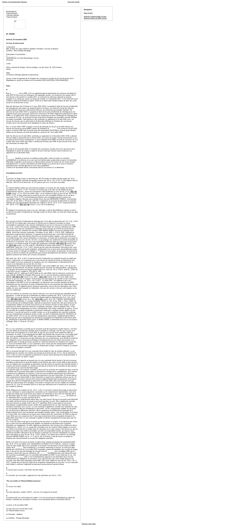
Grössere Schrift (73, 2)
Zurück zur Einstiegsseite (11, 2)
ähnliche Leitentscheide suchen (95, 16)
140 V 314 (43, 277)
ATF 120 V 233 (16, 299)
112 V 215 (38, 299)
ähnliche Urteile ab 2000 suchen (95, 18)
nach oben (92, 524)
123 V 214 (12, 245)
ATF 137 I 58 (24, 205)
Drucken (24, 2)
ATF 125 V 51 (61, 243)
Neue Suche (88, 13)
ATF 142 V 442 (17, 277)
